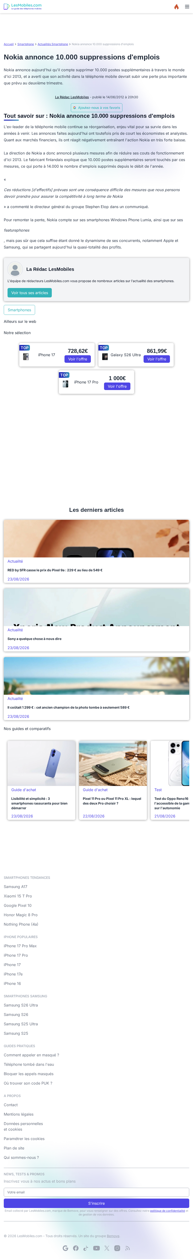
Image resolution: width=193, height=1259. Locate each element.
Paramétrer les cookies (24, 1138)
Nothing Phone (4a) (21, 924)
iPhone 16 (12, 983)
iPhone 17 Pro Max (20, 945)
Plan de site (14, 1148)
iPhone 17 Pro (16, 955)
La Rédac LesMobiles (72, 97)
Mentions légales (18, 1114)
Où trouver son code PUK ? (28, 1083)
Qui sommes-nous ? (21, 1157)
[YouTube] (96, 1248)
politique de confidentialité (167, 1210)
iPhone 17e (13, 974)
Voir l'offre (77, 359)
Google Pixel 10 (18, 905)
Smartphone (25, 44)
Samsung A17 (15, 886)
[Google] (65, 1248)
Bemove (113, 1236)
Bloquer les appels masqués (28, 1073)
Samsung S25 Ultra (21, 1024)
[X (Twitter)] (107, 1248)
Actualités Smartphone (53, 44)
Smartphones (19, 310)
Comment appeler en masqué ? (31, 1055)
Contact (11, 1104)
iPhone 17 (12, 964)
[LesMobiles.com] (22, 6)
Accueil (9, 44)
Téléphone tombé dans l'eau (29, 1064)
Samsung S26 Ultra (21, 1005)
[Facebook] (76, 1248)
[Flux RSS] (127, 1248)
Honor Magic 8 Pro (21, 914)
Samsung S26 (16, 1014)
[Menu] (187, 6)
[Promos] (176, 6)
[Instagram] (117, 1248)
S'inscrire (96, 1203)
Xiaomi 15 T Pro (18, 896)
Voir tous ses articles (29, 292)
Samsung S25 (16, 1033)
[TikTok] (86, 1248)
